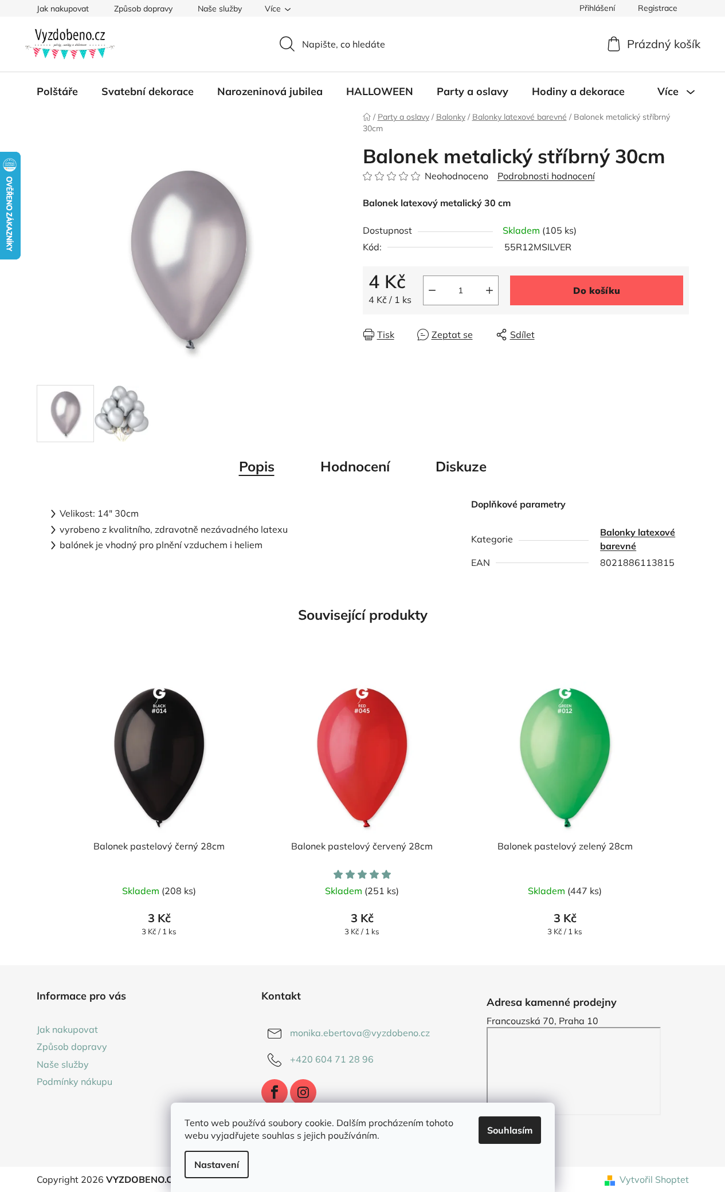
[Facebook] (274, 1092)
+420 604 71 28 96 (332, 1059)
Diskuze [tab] (461, 466)
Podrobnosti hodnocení (546, 176)
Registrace (657, 8)
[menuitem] (57, 91)
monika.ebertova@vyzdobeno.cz (360, 1032)
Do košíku (596, 290)
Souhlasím (509, 1130)
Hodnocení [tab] (355, 466)
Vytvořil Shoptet (654, 1179)
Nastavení (216, 1164)
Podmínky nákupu (74, 1081)
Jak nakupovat (63, 8)
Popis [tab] (257, 466)
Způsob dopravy (143, 8)
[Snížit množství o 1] (432, 290)
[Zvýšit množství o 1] (489, 290)
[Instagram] (303, 1092)
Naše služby (220, 8)
